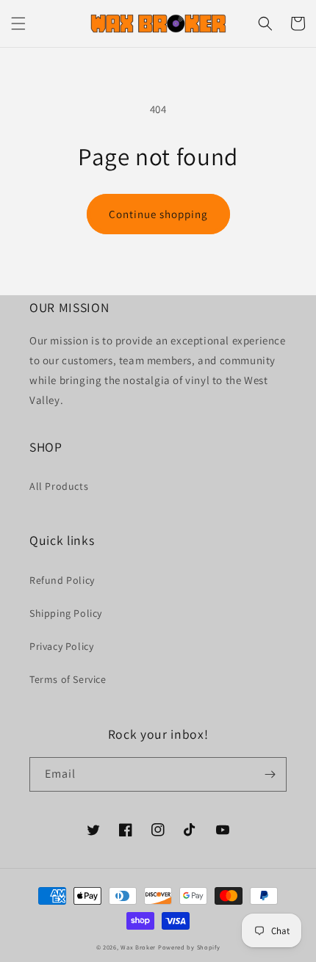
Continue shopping (158, 214)
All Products (58, 486)
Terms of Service (68, 679)
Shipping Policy (65, 613)
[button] (18, 23)
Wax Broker (138, 947)
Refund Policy (62, 580)
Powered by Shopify (189, 947)
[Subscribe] (270, 774)
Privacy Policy (61, 646)
